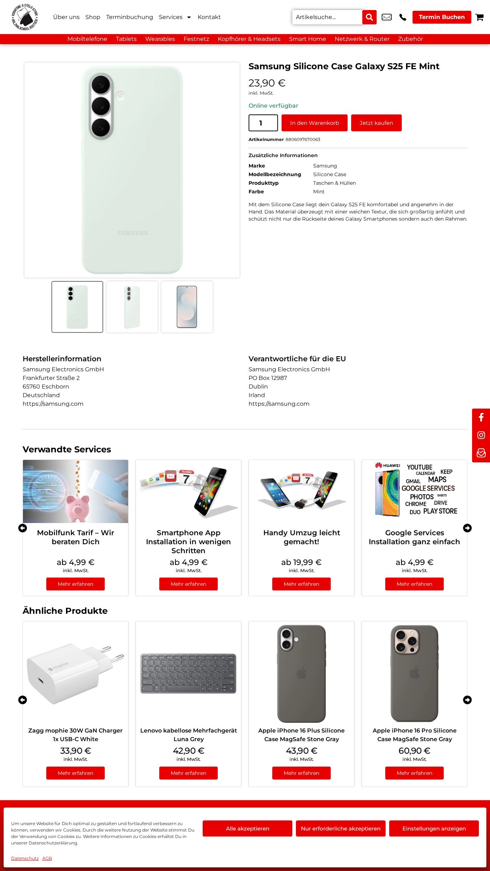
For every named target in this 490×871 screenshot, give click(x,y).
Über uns (66, 17)
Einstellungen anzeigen (434, 828)
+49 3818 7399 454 (402, 17)
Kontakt (209, 17)
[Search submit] (369, 17)
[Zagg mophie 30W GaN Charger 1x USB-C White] (75, 674)
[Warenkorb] (479, 17)
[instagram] (481, 435)
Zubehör (410, 39)
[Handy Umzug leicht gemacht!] (301, 491)
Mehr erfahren (75, 584)
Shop (92, 17)
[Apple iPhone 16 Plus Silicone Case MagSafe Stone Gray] (301, 674)
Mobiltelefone (87, 39)
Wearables (160, 39)
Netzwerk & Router (362, 39)
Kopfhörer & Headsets (249, 39)
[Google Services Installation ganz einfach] (414, 491)
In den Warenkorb (314, 122)
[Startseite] (25, 17)
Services (171, 17)
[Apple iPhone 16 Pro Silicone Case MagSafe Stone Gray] (414, 674)
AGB (47, 858)
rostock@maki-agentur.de (386, 17)
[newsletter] (481, 453)
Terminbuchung (129, 17)
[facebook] (481, 418)
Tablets (126, 39)
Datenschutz (25, 858)
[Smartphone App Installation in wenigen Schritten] (188, 491)
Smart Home (307, 39)
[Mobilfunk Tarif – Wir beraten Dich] (75, 491)
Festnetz (196, 39)
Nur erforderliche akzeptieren (341, 828)
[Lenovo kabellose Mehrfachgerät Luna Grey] (188, 674)
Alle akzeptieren (247, 828)
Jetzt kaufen (376, 122)
